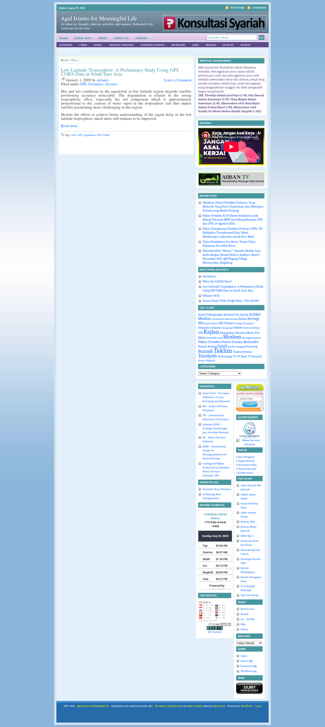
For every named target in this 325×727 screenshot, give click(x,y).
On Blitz (228, 44)
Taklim (223, 350)
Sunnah (205, 351)
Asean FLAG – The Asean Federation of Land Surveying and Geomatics (216, 397)
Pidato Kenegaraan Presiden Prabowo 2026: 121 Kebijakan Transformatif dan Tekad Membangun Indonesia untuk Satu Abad (232, 233)
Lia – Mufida (248, 619)
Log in (244, 655)
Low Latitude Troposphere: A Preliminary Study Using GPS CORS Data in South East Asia (120, 72)
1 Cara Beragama (245, 456)
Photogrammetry (251, 337)
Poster (226, 342)
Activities (65, 44)
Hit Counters (215, 632)
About (102, 37)
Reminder (251, 342)
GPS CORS (103, 135)
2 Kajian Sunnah (245, 460)
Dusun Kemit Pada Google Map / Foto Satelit (231, 301)
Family (98, 44)
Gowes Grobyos (252, 327)
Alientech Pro (231, 314)
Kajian (211, 331)
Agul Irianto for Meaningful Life (99, 18)
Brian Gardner (194, 706)
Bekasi (243, 319)
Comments (259, 8)
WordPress (247, 706)
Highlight (178, 44)
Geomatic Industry (121, 44)
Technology (225, 356)
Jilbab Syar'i (247, 535)
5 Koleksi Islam (244, 472)
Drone (228, 323)
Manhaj (240, 333)
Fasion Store (83, 37)
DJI (221, 323)
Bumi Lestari (211, 323)
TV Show (242, 356)
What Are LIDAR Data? (217, 281)
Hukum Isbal (248, 521)
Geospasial (227, 327)
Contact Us (120, 37)
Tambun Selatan (242, 351)
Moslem (211, 44)
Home (64, 37)
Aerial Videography (210, 315)
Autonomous (218, 319)
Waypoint (210, 360)
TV (234, 356)
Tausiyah (207, 356)
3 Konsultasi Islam (246, 464)
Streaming (251, 346)
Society (246, 44)
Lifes (195, 44)
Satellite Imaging (236, 346)
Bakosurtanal (231, 319)
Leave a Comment (177, 79)
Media (202, 338)
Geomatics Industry (209, 327)
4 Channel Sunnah (246, 468)
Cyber (83, 44)
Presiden (237, 342)
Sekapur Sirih (211, 296)
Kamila (245, 614)
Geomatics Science (152, 44)
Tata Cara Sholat (250, 595)
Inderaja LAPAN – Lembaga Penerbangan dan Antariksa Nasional (216, 428)
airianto (103, 79)
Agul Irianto (219, 706)
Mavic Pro (253, 333)
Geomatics (209, 276)
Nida (243, 624)
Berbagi (253, 319)
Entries (247, 660)
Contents (141, 37)
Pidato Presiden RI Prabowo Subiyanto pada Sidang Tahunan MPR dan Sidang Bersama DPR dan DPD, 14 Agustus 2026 (233, 219)
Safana (244, 629)
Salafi (222, 346)
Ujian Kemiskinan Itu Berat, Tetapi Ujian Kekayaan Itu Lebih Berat (229, 244)
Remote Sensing (207, 346)
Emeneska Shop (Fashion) (217, 489)
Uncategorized (69, 50)
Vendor (201, 360)
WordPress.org (248, 671)
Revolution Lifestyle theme (169, 706)
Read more (69, 125)
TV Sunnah (255, 356)
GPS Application (87, 135)
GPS (83, 83)
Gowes (238, 327)
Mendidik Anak (214, 337)
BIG (200, 323)
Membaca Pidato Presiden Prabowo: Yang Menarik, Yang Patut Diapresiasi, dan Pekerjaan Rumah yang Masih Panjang (233, 206)
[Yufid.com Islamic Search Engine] (250, 410)
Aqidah (244, 314)
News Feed (237, 8)
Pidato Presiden (209, 342)
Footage (238, 323)
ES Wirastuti (247, 609)
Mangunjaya (227, 332)
